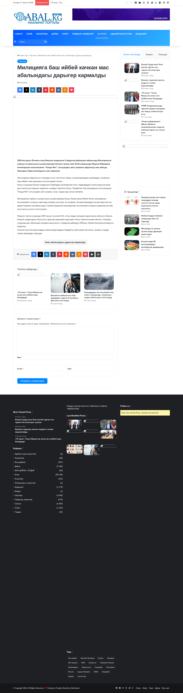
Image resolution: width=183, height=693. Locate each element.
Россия (71, 672)
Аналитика (42, 34)
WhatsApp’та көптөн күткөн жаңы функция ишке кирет (151, 231)
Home (138, 688)
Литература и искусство (25, 483)
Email (20, 369)
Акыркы (149, 54)
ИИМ (83, 663)
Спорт (65, 34)
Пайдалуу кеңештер (83, 34)
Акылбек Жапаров (87, 658)
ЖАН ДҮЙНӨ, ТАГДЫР (24, 470)
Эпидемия (106, 672)
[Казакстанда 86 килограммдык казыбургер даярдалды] (131, 245)
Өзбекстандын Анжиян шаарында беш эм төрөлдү (152, 218)
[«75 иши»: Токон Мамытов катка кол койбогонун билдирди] (32, 281)
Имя (19, 357)
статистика (81, 676)
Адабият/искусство (121, 34)
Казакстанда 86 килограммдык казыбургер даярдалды (152, 244)
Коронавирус (73, 667)
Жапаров (110, 658)
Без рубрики (20, 462)
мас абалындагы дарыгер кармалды (66, 242)
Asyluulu (51, 688)
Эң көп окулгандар (131, 54)
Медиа (18, 491)
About (145, 688)
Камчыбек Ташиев (107, 663)
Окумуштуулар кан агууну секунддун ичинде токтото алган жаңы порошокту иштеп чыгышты (153, 203)
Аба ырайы (72, 658)
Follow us (124, 406)
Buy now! (165, 688)
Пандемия (99, 667)
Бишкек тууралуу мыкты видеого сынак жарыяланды (153, 83)
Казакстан (92, 663)
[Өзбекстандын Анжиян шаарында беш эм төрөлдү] (131, 219)
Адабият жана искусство (25, 454)
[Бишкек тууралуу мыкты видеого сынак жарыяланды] (131, 84)
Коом (29, 34)
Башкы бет (23, 55)
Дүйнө (55, 34)
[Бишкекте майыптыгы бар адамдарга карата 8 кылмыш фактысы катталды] (65, 283)
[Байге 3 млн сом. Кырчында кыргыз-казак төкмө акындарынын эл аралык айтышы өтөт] (75, 449)
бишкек (71, 676)
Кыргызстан (86, 667)
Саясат (19, 34)
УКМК (96, 672)
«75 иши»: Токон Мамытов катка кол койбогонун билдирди (74, 3)
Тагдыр (18, 512)
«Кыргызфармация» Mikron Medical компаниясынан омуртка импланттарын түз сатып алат (153, 127)
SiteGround (75, 688)
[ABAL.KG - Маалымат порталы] (38, 17)
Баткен (100, 658)
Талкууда (162, 54)
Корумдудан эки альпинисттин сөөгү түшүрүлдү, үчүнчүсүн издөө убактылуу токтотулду (98, 294)
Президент (110, 667)
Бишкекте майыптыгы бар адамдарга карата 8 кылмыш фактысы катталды (64, 298)
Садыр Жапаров (83, 672)
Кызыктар (19, 479)
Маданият (141, 34)
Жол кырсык (72, 663)
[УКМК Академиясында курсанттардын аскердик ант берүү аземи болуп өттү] (131, 109)
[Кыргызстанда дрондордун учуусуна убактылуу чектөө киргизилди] (108, 545)
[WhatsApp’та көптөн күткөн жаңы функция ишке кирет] (131, 231)
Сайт (69, 369)
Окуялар (102, 34)
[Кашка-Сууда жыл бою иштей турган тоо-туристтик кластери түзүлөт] (131, 68)
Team (151, 688)
